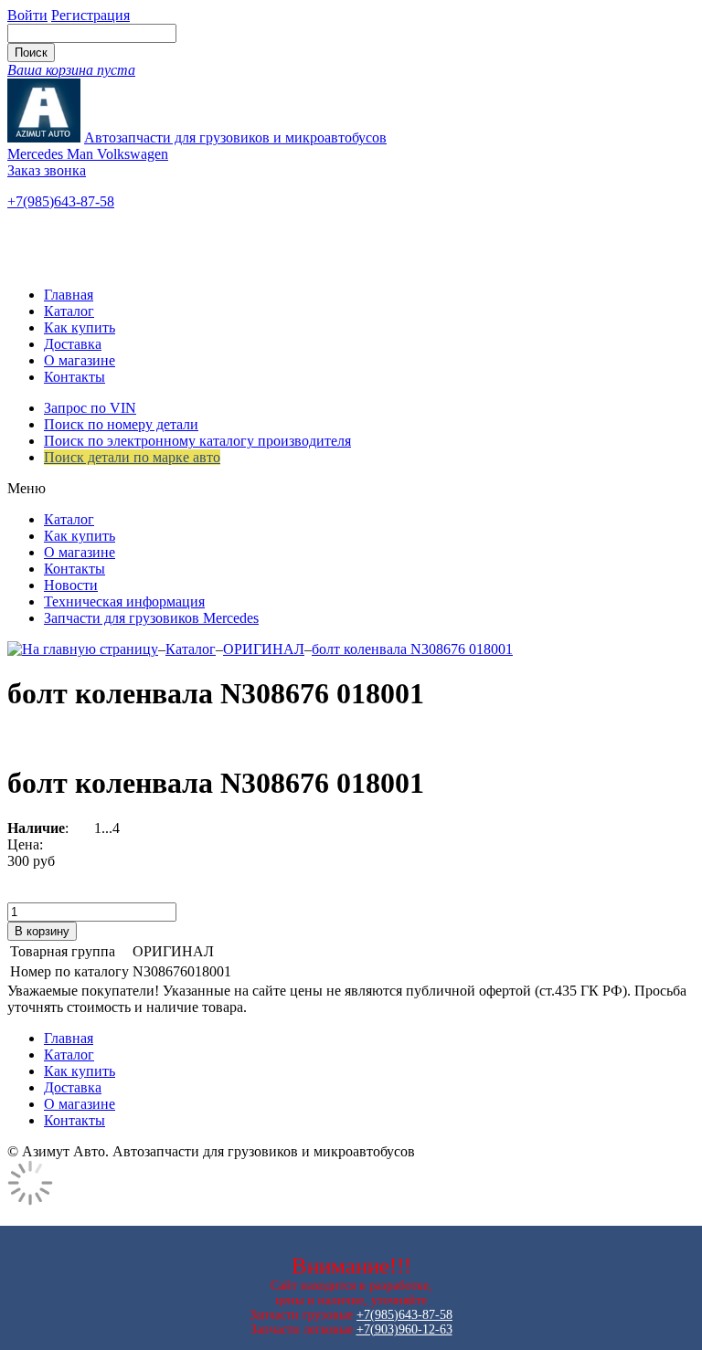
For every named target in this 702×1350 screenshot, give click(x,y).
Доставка (72, 344)
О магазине (79, 360)
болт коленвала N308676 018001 (412, 649)
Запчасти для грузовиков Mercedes (151, 618)
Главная (68, 294)
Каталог (69, 311)
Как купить (79, 327)
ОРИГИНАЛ (263, 649)
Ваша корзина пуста (71, 70)
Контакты (74, 377)
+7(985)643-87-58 (60, 201)
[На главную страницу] (82, 649)
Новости (71, 585)
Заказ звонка (46, 170)
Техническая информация (124, 601)
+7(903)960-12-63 (404, 1329)
